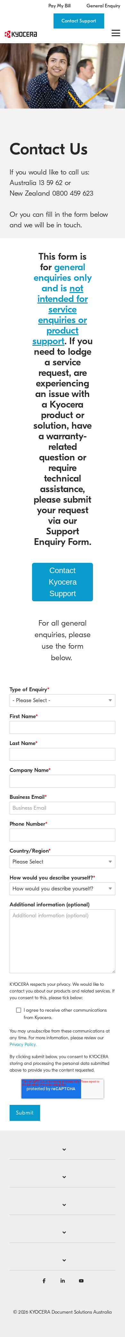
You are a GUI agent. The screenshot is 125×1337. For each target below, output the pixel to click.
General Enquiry (103, 6)
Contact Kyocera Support (63, 582)
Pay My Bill (59, 6)
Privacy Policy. (23, 1044)
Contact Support (79, 21)
